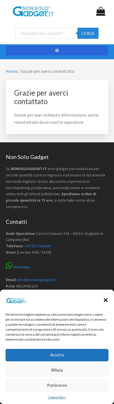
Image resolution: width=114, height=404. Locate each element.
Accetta (57, 354)
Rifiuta (57, 370)
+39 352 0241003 (37, 245)
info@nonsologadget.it (36, 279)
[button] (105, 300)
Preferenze (57, 385)
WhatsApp (21, 266)
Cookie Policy (57, 397)
